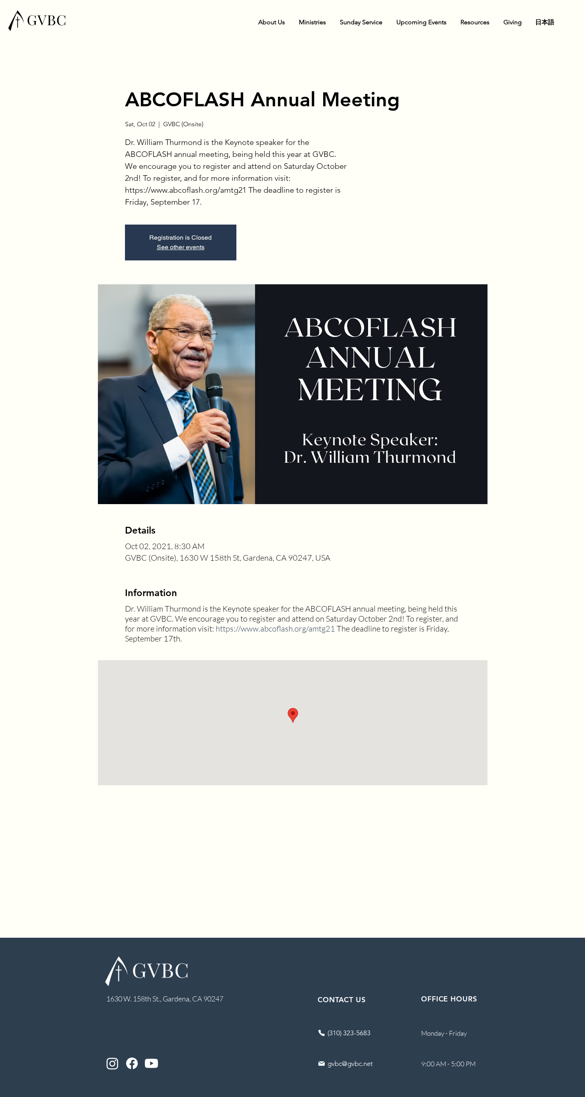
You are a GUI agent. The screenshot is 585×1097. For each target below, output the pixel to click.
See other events (181, 247)
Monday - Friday (444, 1033)
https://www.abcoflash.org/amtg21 (275, 629)
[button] (271, 22)
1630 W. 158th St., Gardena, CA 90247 (164, 998)
